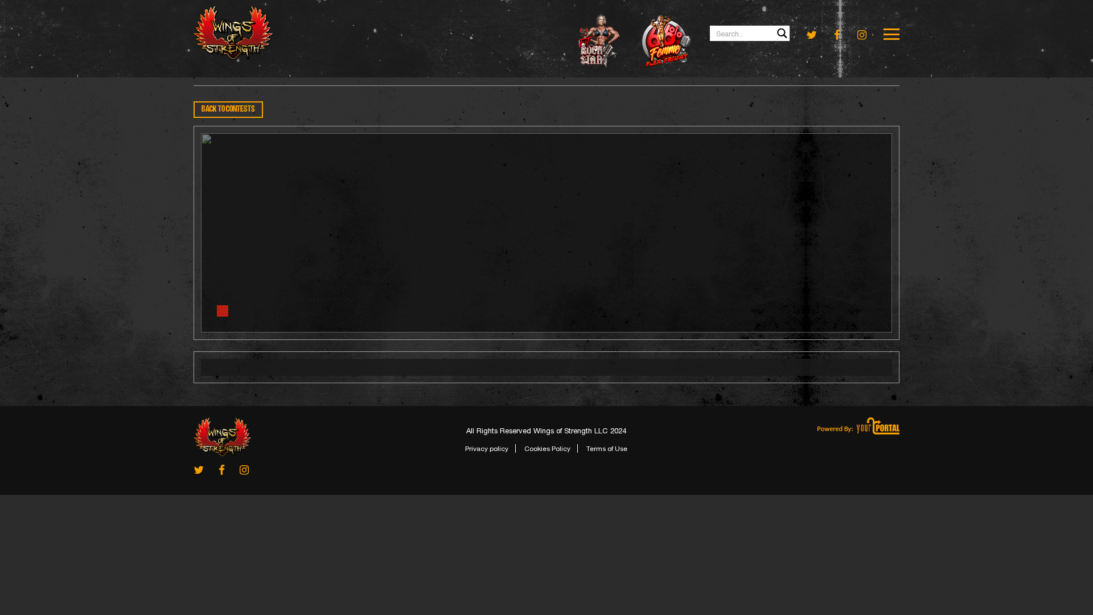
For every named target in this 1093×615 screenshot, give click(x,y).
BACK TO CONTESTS (228, 109)
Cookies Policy (547, 449)
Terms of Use (606, 449)
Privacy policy (486, 449)
